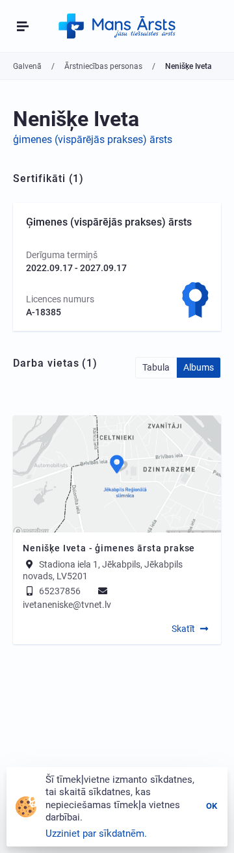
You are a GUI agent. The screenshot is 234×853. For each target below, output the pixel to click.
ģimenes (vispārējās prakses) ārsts (92, 139)
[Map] (117, 473)
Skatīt (183, 628)
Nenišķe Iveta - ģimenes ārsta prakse (109, 548)
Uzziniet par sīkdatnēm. (96, 833)
